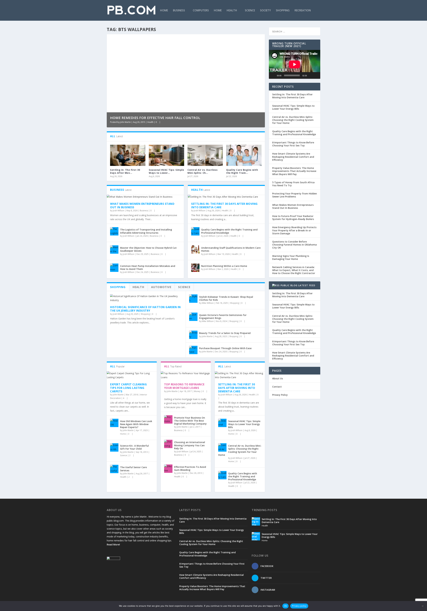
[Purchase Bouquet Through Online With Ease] (193, 350)
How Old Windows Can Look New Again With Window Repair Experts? (136, 424)
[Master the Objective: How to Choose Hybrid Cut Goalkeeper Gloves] (114, 249)
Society (265, 10)
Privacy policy (299, 605)
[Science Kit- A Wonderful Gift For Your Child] (114, 447)
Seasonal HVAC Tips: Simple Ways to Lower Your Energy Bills (244, 424)
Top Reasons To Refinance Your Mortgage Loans (184, 386)
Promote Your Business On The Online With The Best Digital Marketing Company (190, 420)
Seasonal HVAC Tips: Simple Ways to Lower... (166, 171)
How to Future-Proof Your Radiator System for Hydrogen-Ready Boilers (293, 217)
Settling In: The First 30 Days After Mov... (125, 171)
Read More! (113, 544)
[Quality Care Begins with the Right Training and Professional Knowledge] (244, 155)
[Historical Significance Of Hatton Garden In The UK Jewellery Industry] (146, 298)
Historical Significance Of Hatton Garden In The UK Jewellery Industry (145, 308)
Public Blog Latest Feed (298, 285)
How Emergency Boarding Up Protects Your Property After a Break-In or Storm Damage (294, 230)
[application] (294, 64)
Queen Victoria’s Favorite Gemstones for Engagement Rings (223, 316)
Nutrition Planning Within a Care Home (224, 266)
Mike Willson (208, 303)
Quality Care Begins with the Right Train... (242, 171)
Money (197, 391)
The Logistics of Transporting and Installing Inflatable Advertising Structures (146, 231)
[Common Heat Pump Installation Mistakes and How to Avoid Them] (114, 268)
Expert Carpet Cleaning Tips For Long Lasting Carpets (128, 388)
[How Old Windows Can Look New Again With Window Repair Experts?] (114, 423)
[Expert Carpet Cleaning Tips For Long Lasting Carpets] (132, 375)
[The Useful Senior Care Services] (114, 469)
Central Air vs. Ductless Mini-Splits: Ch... (202, 171)
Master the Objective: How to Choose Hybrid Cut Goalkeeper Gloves (148, 249)
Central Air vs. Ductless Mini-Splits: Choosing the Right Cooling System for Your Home (240, 450)
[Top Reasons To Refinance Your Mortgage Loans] (186, 375)
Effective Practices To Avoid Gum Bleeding (190, 468)
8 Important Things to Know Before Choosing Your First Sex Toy (293, 144)
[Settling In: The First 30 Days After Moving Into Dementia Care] (127, 155)
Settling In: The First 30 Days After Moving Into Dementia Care (224, 205)
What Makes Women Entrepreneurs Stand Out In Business (142, 205)
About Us (277, 378)
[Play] (273, 75)
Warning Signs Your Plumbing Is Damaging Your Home (290, 257)
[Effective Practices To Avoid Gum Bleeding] (168, 468)
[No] (422, 606)
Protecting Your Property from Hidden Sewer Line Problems (294, 195)
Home (164, 10)
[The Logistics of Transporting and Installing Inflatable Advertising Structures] (114, 231)
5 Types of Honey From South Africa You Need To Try (293, 184)
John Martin (125, 122)
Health (232, 10)
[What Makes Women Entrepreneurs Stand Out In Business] (145, 197)
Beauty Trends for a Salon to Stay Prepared (225, 333)
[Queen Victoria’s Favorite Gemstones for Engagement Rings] (193, 317)
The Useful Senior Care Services (133, 469)
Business (179, 10)
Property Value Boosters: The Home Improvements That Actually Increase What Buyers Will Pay (294, 171)
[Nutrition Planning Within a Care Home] (195, 268)
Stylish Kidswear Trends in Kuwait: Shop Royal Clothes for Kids (226, 298)
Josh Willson (118, 210)
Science (250, 10)
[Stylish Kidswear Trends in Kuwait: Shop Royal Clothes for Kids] (193, 298)
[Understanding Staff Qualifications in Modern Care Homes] (195, 249)
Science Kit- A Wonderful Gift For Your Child (134, 447)
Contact (277, 386)
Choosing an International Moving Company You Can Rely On (189, 445)
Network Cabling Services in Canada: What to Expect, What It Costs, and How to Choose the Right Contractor (293, 270)
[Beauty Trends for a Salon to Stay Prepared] (193, 335)
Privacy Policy (280, 394)
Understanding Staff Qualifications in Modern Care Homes (231, 249)
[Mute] (310, 75)
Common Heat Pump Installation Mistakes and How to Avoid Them (147, 267)
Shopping (283, 10)
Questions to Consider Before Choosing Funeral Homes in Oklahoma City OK (294, 244)
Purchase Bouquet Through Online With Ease (225, 348)
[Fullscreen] (316, 75)
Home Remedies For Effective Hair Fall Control (155, 117)
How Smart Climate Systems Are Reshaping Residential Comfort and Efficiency (293, 156)
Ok (285, 605)
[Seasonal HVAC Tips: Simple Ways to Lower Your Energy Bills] (166, 155)
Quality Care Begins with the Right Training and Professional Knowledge (229, 231)
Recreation (303, 10)
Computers (201, 10)
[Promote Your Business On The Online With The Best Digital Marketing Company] (168, 419)
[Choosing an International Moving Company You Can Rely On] (168, 444)
